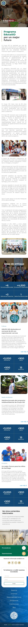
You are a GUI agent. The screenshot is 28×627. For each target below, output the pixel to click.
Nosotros (14, 590)
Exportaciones (14, 604)
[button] (25, 3)
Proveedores (6, 548)
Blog (14, 607)
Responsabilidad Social (14, 597)
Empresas (14, 594)
